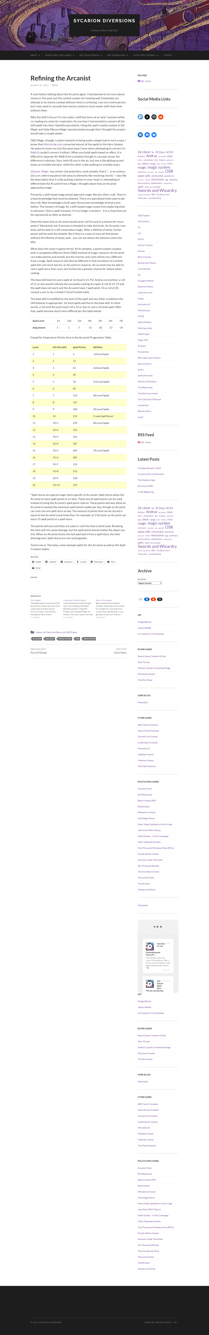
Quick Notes (120, 651)
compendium (148, 160)
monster (150, 172)
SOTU (141, 369)
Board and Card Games (58, 55)
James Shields (144, 627)
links (158, 164)
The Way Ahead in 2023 (149, 468)
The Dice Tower (145, 679)
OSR (77, 639)
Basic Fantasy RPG (147, 800)
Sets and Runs (144, 363)
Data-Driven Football (148, 730)
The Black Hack (163, 194)
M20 (169, 163)
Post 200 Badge (39, 651)
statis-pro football (153, 187)
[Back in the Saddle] (112, 609)
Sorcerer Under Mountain (150, 859)
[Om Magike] (47, 609)
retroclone (157, 179)
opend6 (161, 172)
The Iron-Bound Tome (148, 871)
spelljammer (168, 183)
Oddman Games (146, 760)
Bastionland (144, 806)
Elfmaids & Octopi (146, 812)
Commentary (144, 268)
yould (140, 417)
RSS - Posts (145, 81)
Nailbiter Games (146, 754)
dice (156, 160)
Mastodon (143, 702)
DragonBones (144, 621)
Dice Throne (144, 662)
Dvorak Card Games (148, 736)
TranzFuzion (144, 883)
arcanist (50, 639)
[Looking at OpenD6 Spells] (79, 609)
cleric (140, 160)
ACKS (169, 152)
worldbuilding (154, 198)
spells (140, 186)
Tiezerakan (142, 198)
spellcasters (156, 183)
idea (139, 164)
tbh (153, 194)
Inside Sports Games (148, 742)
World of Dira (144, 411)
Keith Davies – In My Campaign (153, 836)
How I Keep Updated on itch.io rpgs (155, 824)
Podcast (142, 345)
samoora (173, 179)
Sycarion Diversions (104, 20)
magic (142, 167)
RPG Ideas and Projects (149, 357)
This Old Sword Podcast (149, 399)
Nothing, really (145, 328)
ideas (145, 163)
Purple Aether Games (148, 853)
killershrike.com (52, 144)
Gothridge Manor (146, 818)
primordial (157, 175)
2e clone (37, 639)
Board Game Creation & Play (152, 656)
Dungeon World (146, 280)
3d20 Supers (144, 215)
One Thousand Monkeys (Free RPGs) (156, 848)
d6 (44, 632)
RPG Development (89, 55)
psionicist (169, 175)
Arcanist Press (145, 788)
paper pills (144, 175)
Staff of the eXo (145, 375)
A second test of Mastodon (151, 474)
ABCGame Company (148, 724)
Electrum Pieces (54, 632)
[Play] (150, 946)
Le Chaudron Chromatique (151, 633)
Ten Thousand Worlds (148, 865)
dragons (162, 160)
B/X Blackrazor (145, 794)
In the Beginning (146, 491)
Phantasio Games (146, 674)
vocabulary (143, 405)
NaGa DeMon (144, 322)
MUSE (141, 316)
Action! (141, 156)
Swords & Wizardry (147, 381)
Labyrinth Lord (145, 292)
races (147, 180)
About (34, 55)
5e (152, 152)
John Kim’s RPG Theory (149, 830)
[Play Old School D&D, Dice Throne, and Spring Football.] (150, 984)
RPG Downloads (116, 55)
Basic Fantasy (144, 256)
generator (170, 160)
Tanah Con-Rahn (144, 195)
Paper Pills (143, 340)
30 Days (160, 152)
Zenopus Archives (146, 889)
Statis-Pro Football (144, 55)
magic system (65, 639)
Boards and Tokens (147, 262)
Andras (39, 632)
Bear (55, 85)
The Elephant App (146, 480)
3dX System (143, 221)
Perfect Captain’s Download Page (154, 668)
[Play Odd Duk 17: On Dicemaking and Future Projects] (150, 946)
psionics (141, 180)
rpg (166, 179)
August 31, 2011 (40, 85)
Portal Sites (143, 351)
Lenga (153, 163)
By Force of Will (145, 485)
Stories (168, 55)
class (169, 156)
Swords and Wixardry (157, 190)
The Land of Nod (146, 877)
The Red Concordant (148, 393)
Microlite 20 (144, 304)
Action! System (145, 245)
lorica (163, 163)
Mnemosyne (144, 310)
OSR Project (71, 632)
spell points (89, 639)
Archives (142, 579)
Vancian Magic (40, 171)
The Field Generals (147, 766)
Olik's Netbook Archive (149, 842)
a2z (139, 233)
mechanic (142, 172)
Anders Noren (163, 1322)
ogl (156, 172)
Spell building (144, 183)
